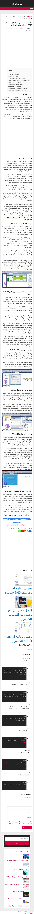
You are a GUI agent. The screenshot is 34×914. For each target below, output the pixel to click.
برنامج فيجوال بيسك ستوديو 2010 (17, 78)
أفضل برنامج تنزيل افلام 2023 (21, 891)
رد (28, 664)
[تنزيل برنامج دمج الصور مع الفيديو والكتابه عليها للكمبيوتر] (26, 896)
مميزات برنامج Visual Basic (15, 84)
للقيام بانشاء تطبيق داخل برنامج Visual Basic (19, 80)
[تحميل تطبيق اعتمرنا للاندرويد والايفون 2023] (26, 875)
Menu (31, 8)
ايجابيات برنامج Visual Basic (16, 82)
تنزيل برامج (9, 28)
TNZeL (31, 913)
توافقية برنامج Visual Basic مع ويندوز (18, 88)
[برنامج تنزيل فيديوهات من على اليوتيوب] (26, 904)
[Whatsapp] (19, 531)
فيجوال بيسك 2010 (13, 76)
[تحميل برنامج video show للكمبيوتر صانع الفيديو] (26, 858)
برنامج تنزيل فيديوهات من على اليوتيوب (18, 906)
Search (17, 843)
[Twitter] (27, 531)
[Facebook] (30, 531)
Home (30, 16)
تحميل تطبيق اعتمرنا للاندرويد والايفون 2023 (17, 877)
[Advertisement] (17, 50)
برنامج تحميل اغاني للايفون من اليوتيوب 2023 (17, 884)
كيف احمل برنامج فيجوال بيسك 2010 (17, 90)
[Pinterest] (22, 531)
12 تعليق (28, 30)
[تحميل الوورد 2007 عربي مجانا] (26, 867)
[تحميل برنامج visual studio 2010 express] (17, 580)
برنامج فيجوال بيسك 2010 (15, 74)
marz (28, 28)
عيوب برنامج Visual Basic (15, 86)
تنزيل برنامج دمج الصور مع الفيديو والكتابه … (17, 898)
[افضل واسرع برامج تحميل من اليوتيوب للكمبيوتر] (17, 597)
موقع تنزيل (17, 3)
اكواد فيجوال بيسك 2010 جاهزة (15, 525)
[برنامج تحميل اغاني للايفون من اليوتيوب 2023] (26, 882)
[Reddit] (25, 531)
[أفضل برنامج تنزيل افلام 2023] (26, 889)
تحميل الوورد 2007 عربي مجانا (21, 869)
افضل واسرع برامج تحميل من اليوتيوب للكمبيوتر (20, 614)
